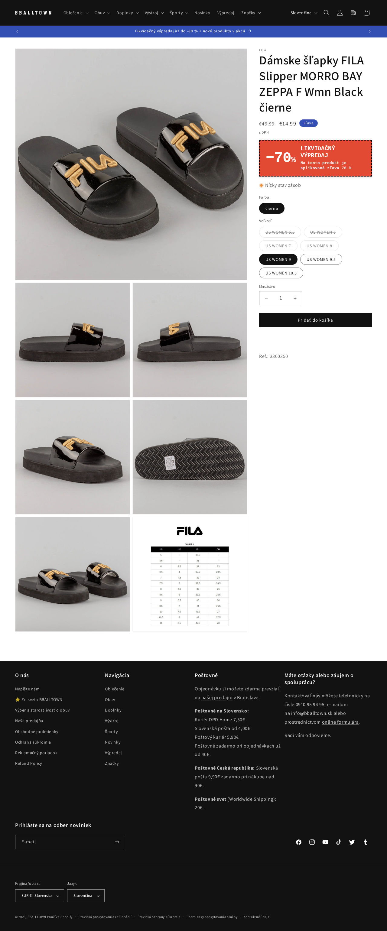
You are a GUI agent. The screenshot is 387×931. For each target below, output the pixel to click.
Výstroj (111, 721)
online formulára (340, 722)
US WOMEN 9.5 (321, 259)
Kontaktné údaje (256, 917)
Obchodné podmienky (36, 731)
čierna (271, 208)
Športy (111, 731)
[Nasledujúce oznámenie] (369, 31)
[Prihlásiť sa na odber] (117, 842)
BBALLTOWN (37, 917)
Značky (112, 763)
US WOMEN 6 (326, 233)
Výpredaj (113, 752)
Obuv (110, 699)
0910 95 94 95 (310, 705)
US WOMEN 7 (281, 247)
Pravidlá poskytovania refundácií (105, 917)
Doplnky (113, 710)
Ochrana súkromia (33, 742)
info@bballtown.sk (312, 713)
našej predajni (217, 697)
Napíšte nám (27, 689)
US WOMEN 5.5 (283, 233)
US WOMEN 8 (323, 247)
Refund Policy (28, 763)
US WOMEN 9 (278, 259)
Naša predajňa (29, 721)
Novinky (112, 742)
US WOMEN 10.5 (281, 273)
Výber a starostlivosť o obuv (42, 710)
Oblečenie (114, 689)
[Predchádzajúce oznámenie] (17, 31)
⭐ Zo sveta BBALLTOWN (39, 699)
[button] (75, 12)
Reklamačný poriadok (36, 752)
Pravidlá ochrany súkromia (159, 917)
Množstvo (267, 286)
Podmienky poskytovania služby (212, 917)
